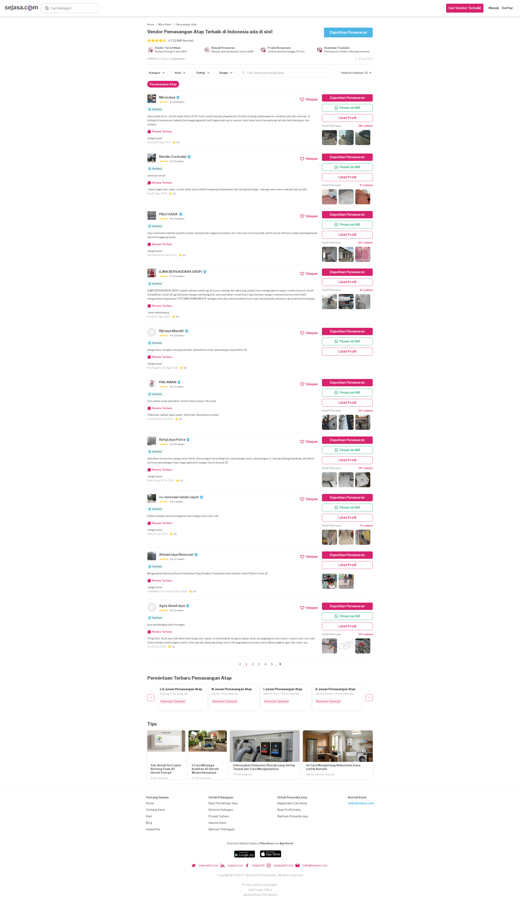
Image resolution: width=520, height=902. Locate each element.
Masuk (494, 8)
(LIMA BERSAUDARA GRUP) (180, 272)
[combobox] (73, 8)
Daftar (507, 8)
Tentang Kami (155, 809)
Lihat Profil (347, 118)
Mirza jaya (167, 97)
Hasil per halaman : (353, 72)
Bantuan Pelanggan (221, 829)
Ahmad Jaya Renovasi (176, 555)
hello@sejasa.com (361, 803)
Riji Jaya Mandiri (171, 331)
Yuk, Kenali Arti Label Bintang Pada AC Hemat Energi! (166, 768)
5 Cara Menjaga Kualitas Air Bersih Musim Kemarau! (205, 768)
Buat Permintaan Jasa (223, 803)
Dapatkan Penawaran (348, 32)
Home (150, 803)
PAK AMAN (167, 382)
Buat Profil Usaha (289, 809)
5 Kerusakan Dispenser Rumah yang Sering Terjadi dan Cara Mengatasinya (264, 767)
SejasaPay (153, 829)
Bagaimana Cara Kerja (292, 803)
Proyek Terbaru (218, 816)
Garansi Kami (217, 822)
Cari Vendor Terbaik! (464, 8)
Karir (149, 816)
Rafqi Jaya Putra (172, 440)
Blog (149, 822)
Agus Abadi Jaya (172, 606)
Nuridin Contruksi (172, 157)
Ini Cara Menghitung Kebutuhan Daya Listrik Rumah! (333, 767)
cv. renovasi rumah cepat (179, 497)
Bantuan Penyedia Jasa (292, 816)
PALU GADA (168, 214)
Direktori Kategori (220, 809)
